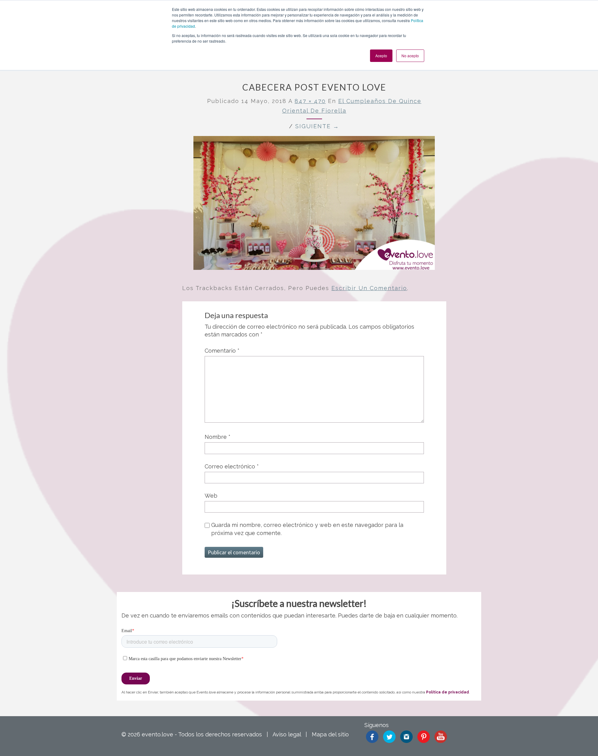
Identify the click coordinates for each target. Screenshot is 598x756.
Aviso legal (287, 734)
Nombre (217, 437)
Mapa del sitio (330, 734)
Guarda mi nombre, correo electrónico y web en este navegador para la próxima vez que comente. (307, 529)
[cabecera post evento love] (314, 205)
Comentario (222, 350)
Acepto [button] (381, 55)
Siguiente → (317, 126)
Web (211, 495)
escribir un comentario (369, 288)
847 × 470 (310, 101)
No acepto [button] (410, 55)
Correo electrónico (232, 466)
